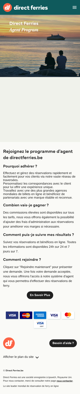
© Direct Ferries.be (13, 370)
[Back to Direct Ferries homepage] (25, 7)
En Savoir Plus (40, 295)
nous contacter (65, 381)
